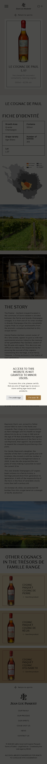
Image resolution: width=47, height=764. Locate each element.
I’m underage (15, 397)
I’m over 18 (33, 397)
